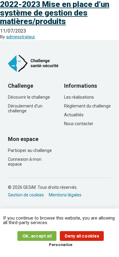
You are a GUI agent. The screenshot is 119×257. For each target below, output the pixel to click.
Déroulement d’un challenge (25, 108)
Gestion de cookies (26, 194)
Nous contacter (78, 123)
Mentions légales (65, 194)
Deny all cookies (82, 236)
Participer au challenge (30, 150)
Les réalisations (79, 97)
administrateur (20, 37)
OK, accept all (37, 236)
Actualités (74, 114)
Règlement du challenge (87, 106)
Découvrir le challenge (29, 97)
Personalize (60, 244)
